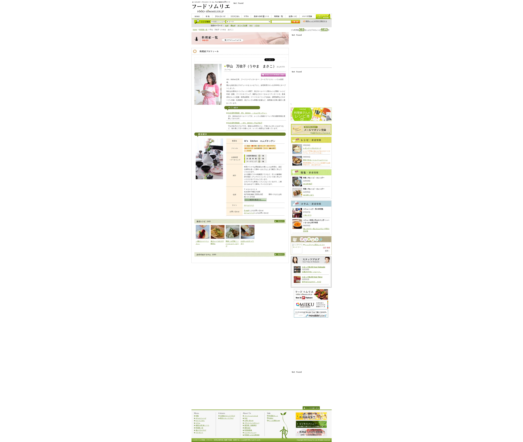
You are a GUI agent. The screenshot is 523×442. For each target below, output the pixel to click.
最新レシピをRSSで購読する (316, 21)
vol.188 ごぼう (308, 195)
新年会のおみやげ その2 (311, 282)
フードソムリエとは (251, 416)
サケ (251, 26)
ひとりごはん (200, 420)
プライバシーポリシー (251, 423)
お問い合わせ (248, 420)
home (195, 30)
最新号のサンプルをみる (321, 133)
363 (301, 29)
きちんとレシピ (201, 418)
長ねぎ (233, 26)
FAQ (245, 418)
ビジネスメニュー (250, 432)
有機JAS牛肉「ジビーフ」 (311, 272)
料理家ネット (273, 416)
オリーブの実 (242, 26)
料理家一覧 (203, 30)
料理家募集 (248, 430)
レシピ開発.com (274, 420)
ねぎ (227, 26)
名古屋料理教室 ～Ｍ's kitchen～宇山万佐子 (245, 123)
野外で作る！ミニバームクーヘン (315, 160)
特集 (197, 416)
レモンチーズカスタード (312, 148)
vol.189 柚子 (307, 184)
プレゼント (199, 432)
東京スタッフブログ (227, 418)
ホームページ (249, 205)
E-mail (246, 210)
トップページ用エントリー (315, 245)
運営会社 (247, 428)
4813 (324, 29)
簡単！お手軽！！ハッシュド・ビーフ (232, 243)
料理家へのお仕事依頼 (251, 435)
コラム (198, 423)
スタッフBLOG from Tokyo (312, 277)
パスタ (257, 26)
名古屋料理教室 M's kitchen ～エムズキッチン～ (247, 113)
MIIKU (271, 418)
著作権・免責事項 (250, 425)
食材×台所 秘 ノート (202, 425)
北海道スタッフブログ (227, 416)
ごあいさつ (307, 215)
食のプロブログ (201, 430)
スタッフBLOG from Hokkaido (313, 267)
